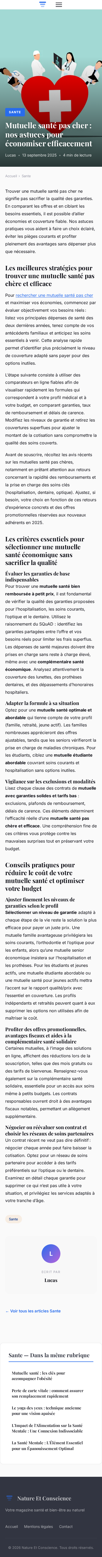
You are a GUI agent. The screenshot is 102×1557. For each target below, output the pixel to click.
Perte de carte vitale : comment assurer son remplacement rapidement (47, 1393)
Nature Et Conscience (44, 1498)
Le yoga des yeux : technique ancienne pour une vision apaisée (46, 1410)
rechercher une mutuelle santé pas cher (54, 295)
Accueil (11, 176)
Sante (15, 112)
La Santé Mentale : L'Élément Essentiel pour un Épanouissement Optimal (47, 1445)
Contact (66, 1526)
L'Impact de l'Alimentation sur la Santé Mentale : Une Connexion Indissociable (47, 1428)
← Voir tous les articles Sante (33, 1310)
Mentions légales (38, 1526)
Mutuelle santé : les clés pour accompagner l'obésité (38, 1375)
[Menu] (59, 5)
